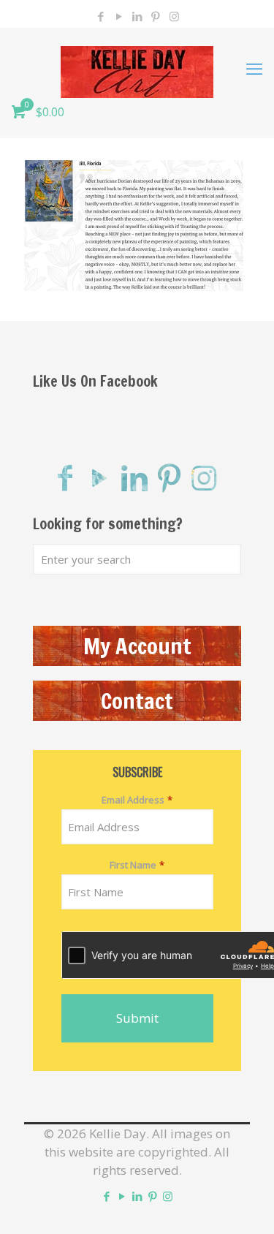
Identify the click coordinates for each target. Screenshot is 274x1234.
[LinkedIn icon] (137, 16)
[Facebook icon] (101, 16)
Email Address (137, 799)
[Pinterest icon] (156, 16)
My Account (137, 646)
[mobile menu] (254, 68)
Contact (137, 700)
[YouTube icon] (119, 16)
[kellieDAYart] (137, 68)
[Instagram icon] (174, 16)
